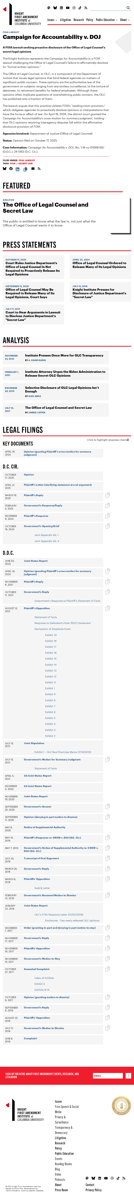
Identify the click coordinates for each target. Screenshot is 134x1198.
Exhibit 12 (50, 676)
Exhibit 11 (50, 682)
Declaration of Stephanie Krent (53, 628)
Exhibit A (40, 983)
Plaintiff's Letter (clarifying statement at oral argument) (58, 484)
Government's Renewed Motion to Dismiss (50, 895)
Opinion (29, 474)
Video (58, 1174)
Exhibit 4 (50, 723)
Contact (90, 1184)
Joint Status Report (35, 560)
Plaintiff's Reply (33, 495)
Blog (57, 1169)
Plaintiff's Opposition (37, 608)
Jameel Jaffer (36, 412)
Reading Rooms (63, 1164)
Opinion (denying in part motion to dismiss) (50, 816)
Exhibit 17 (50, 646)
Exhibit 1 (50, 688)
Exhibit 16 (51, 652)
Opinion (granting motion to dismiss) (46, 997)
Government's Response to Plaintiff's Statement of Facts (67, 600)
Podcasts (60, 1179)
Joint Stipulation (34, 743)
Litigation (65, 19)
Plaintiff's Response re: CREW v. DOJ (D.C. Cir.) (52, 837)
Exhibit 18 (51, 640)
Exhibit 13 (50, 670)
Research (79, 19)
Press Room (61, 1190)
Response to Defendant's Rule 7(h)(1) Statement (63, 622)
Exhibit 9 (50, 694)
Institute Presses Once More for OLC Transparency (64, 355)
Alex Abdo (34, 396)
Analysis (8, 200)
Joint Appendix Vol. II (47, 541)
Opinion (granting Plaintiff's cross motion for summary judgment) (57, 453)
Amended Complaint (36, 969)
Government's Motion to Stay (42, 958)
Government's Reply (36, 591)
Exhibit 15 (50, 658)
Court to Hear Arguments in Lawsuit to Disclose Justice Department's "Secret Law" (33, 316)
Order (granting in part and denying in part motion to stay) (60, 927)
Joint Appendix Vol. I (46, 534)
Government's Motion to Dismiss (44, 1028)
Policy (89, 19)
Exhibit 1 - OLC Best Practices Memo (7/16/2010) (63, 752)
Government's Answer (37, 806)
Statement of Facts (46, 617)
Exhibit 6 (50, 712)
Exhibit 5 (50, 717)
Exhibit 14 (51, 664)
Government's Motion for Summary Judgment (52, 759)
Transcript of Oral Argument (41, 858)
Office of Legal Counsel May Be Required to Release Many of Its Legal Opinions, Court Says (30, 293)
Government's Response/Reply (43, 505)
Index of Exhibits (44, 977)
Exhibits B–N (42, 989)
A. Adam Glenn (37, 360)
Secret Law (25, 163)
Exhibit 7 (50, 706)
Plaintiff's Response (36, 515)
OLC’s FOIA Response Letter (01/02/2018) (59, 914)
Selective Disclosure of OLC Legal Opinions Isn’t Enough (62, 389)
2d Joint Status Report (37, 786)
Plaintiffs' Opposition (37, 878)
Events (58, 1158)
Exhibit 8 (50, 700)
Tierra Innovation (13, 1190)
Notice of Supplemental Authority (44, 827)
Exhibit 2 (50, 735)
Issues (51, 19)
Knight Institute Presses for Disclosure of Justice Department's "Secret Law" (99, 293)
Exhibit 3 (50, 729)
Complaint (30, 1038)
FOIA (12, 163)
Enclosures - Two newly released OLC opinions (72, 920)
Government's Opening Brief (41, 526)
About (123, 19)
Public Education (105, 19)
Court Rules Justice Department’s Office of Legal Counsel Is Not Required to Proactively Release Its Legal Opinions (33, 268)
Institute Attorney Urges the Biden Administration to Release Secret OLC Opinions (65, 373)
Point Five (18, 1188)
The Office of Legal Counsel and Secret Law (45, 207)
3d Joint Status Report (37, 775)
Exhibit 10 (51, 634)
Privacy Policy (94, 1190)
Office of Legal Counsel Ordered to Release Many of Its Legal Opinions (99, 265)
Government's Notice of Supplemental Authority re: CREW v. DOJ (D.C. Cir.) (61, 849)
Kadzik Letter (42, 887)
